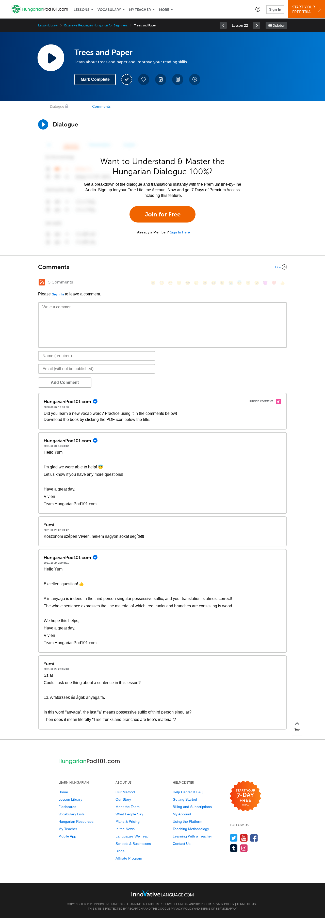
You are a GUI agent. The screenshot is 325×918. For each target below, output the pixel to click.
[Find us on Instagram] (244, 848)
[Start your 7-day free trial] (245, 796)
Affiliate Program (129, 858)
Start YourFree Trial (303, 9)
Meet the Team (128, 807)
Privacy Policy (223, 904)
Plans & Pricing (128, 821)
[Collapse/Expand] (162, 267)
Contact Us (181, 844)
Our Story (123, 799)
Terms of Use (247, 904)
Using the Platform (187, 821)
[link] (223, 25)
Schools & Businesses (133, 844)
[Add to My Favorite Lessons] (143, 79)
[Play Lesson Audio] (50, 57)
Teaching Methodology (191, 829)
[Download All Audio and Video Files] (194, 79)
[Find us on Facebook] (254, 838)
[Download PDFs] (177, 79)
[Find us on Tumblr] (234, 848)
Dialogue (57, 106)
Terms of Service (214, 908)
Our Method (125, 792)
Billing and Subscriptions (192, 807)
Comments (101, 106)
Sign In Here (180, 232)
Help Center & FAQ (188, 792)
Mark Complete (95, 79)
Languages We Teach (133, 836)
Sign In (275, 9)
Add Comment (65, 382)
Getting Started (185, 799)
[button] (258, 9)
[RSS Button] (42, 282)
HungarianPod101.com (193, 904)
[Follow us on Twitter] (234, 838)
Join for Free (163, 214)
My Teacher (140, 10)
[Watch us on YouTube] (244, 838)
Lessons (81, 10)
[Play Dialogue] (43, 124)
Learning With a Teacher (192, 836)
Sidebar (279, 25)
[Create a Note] (160, 79)
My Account (182, 814)
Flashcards (67, 807)
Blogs (120, 851)
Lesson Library (48, 25)
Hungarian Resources (75, 821)
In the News (125, 829)
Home (63, 792)
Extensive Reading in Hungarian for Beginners (95, 25)
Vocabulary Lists (71, 814)
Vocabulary (109, 10)
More (164, 10)
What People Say (129, 814)
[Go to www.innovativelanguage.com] (162, 893)
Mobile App (67, 836)
